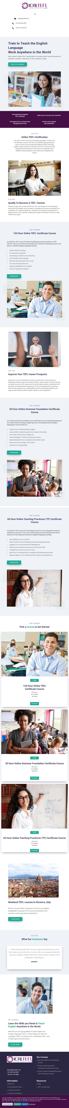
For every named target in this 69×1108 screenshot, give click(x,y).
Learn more (14, 276)
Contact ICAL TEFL (14, 1090)
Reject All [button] (24, 1104)
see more (35, 703)
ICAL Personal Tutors (15, 1087)
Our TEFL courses (17, 64)
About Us (11, 1084)
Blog (39, 1084)
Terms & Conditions (15, 1093)
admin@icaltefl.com (23, 18)
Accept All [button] (17, 1104)
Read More (32, 1104)
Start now (15, 1044)
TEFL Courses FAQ (44, 1087)
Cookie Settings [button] (7, 1104)
